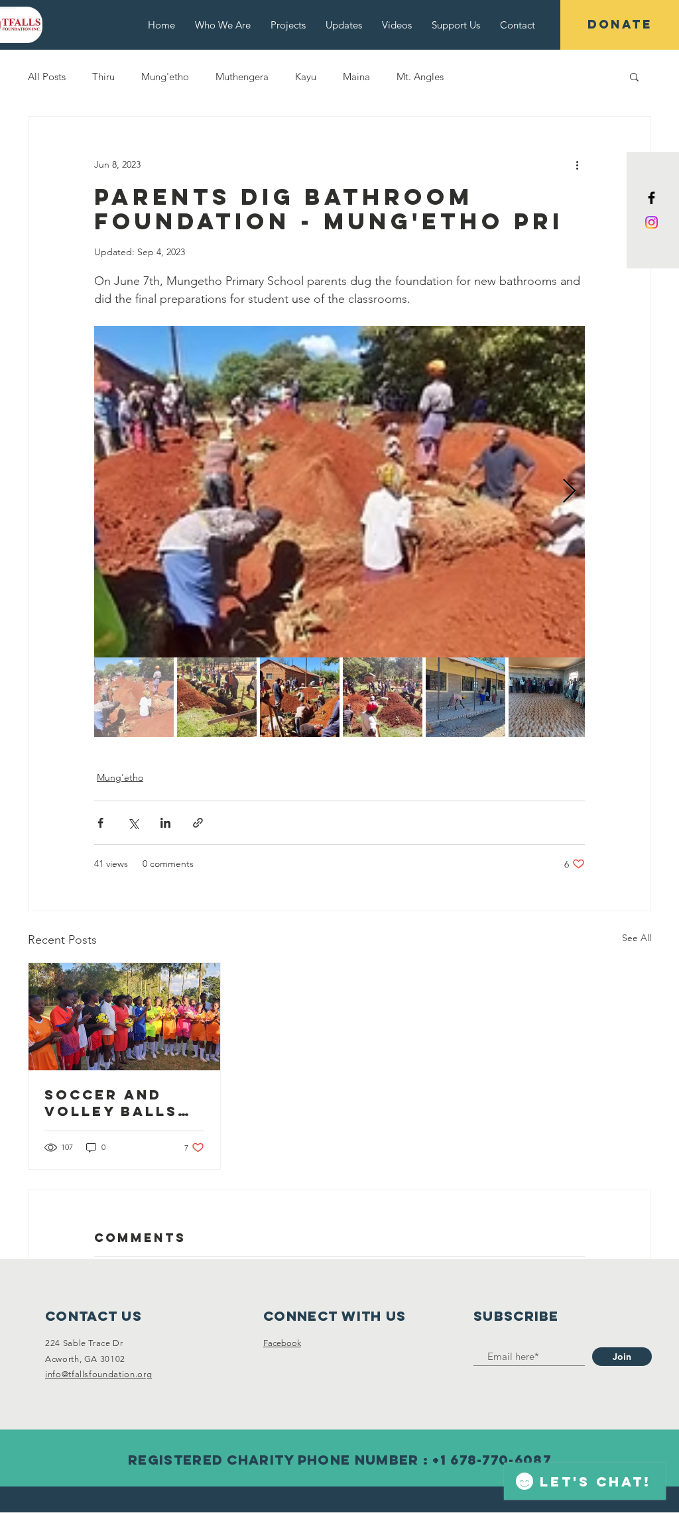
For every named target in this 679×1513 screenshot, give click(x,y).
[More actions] (577, 164)
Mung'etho (165, 76)
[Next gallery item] (569, 492)
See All (636, 938)
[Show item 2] (217, 697)
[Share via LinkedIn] (165, 822)
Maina (356, 76)
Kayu (305, 76)
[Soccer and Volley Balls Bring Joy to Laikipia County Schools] (124, 1016)
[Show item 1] (134, 697)
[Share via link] (198, 822)
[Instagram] (651, 222)
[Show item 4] (382, 697)
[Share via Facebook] (100, 822)
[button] (634, 76)
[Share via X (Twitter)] (133, 822)
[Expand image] (339, 491)
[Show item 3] (300, 697)
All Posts (47, 76)
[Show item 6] (548, 697)
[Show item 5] (465, 697)
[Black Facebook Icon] (651, 198)
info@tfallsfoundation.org (98, 1374)
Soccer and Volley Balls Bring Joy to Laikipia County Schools (111, 1102)
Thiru (103, 76)
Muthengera (242, 76)
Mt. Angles (420, 76)
